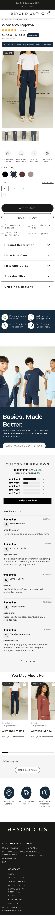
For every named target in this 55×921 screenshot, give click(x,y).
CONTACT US (9, 858)
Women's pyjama (13, 730)
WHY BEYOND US (16, 885)
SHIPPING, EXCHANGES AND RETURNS (13, 853)
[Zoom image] (27, 90)
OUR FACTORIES (16, 878)
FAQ (4, 862)
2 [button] (26, 661)
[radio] (5, 174)
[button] (9, 30)
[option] (27, 4)
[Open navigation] (7, 13)
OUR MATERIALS (16, 881)
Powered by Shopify (12, 910)
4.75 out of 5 (35, 470)
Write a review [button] (27, 500)
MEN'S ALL (31, 848)
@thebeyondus (27, 770)
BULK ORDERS (15, 899)
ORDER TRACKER (10, 848)
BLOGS (11, 896)
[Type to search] (36, 13)
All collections (6, 20)
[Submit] (36, 13)
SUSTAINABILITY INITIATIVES (16, 890)
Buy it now (27, 218)
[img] (10, 519)
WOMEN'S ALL (33, 852)
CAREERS (13, 903)
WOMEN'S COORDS (35, 855)
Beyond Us (16, 907)
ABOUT (12, 874)
